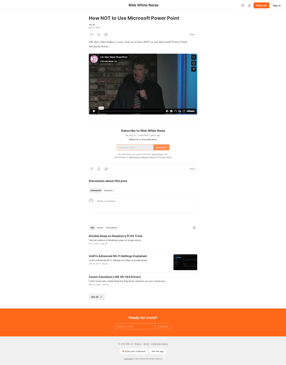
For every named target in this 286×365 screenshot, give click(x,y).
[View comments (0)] (99, 34)
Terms (146, 343)
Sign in (277, 5)
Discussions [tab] (111, 227)
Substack (128, 358)
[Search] (243, 5)
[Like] (92, 34)
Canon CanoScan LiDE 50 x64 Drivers (115, 277)
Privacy (138, 343)
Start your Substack (135, 351)
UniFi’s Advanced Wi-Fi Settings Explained (118, 256)
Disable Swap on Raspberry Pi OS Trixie (115, 236)
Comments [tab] (96, 190)
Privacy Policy (165, 157)
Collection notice (159, 343)
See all (94, 296)
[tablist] (102, 190)
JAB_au (92, 25)
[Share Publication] (249, 5)
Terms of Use (157, 154)
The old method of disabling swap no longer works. (115, 240)
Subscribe (261, 5)
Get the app (158, 351)
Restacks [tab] (108, 190)
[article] (143, 242)
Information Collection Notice (142, 157)
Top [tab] (92, 227)
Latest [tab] (100, 227)
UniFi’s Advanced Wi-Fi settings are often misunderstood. (118, 260)
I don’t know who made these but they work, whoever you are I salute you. (127, 281)
